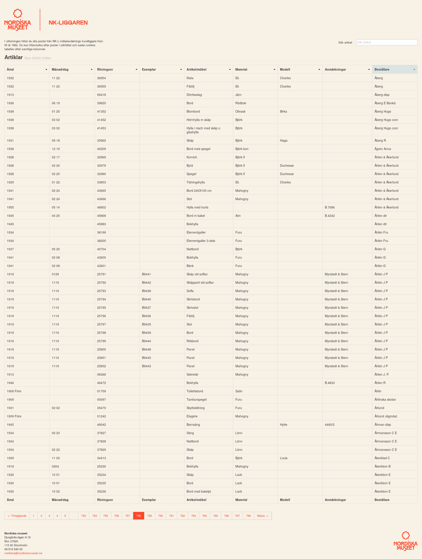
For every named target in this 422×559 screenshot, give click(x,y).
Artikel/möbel (196, 69)
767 (237, 515)
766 (226, 515)
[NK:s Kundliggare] (211, 20)
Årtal (10, 69)
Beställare (382, 69)
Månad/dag (60, 69)
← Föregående (17, 515)
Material (241, 69)
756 (116, 515)
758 (138, 515)
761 (171, 515)
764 (204, 515)
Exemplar (149, 69)
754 (94, 515)
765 (215, 515)
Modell (285, 69)
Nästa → (262, 515)
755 (105, 515)
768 (248, 515)
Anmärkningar (335, 69)
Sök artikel (345, 42)
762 (182, 515)
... (73, 515)
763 (193, 515)
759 (149, 515)
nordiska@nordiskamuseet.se (23, 553)
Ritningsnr (105, 69)
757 (127, 515)
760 (160, 515)
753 (83, 515)
